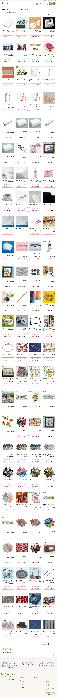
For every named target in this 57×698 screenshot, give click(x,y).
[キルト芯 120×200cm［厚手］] (35, 123)
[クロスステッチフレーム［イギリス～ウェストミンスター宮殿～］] (8, 371)
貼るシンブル (31, 155)
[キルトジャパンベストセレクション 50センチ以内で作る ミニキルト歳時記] (49, 321)
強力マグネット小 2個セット (34, 279)
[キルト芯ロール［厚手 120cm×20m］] (8, 123)
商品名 (8, 12)
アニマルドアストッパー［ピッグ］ (21, 504)
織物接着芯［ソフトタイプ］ (6, 180)
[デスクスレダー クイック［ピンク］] (49, 173)
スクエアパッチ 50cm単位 (20, 555)
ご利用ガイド (22, 676)
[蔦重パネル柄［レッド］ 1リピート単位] (22, 599)
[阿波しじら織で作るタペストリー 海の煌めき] (35, 599)
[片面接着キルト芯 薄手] (8, 23)
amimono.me (48, 680)
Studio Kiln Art (35, 677)
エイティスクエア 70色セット (34, 304)
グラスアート (48, 685)
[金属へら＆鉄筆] (22, 297)
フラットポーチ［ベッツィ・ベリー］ (7, 631)
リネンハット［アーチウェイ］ (20, 631)
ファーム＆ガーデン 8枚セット (48, 479)
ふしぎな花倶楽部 (49, 682)
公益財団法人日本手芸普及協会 (51, 688)
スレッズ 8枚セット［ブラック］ (7, 479)
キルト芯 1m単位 (5, 228)
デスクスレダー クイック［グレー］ (7, 204)
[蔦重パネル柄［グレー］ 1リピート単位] (8, 599)
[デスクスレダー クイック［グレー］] (8, 197)
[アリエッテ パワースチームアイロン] (49, 23)
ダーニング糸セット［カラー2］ (21, 54)
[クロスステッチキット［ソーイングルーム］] (8, 523)
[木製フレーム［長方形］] (8, 72)
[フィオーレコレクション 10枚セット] (8, 548)
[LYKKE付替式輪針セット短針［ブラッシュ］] (49, 47)
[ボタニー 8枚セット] (35, 472)
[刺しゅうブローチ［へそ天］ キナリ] (8, 321)
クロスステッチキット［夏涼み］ (48, 429)
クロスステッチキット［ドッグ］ (34, 378)
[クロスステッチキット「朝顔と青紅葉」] (49, 148)
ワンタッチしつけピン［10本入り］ (34, 30)
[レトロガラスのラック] (49, 548)
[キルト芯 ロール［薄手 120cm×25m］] (49, 123)
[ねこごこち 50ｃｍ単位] (35, 347)
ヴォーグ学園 (48, 686)
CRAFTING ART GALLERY (37, 676)
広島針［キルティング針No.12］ (34, 104)
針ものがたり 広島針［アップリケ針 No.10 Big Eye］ (49, 80)
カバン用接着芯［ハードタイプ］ (21, 180)
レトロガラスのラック (46, 555)
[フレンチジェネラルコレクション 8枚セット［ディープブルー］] (35, 447)
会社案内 (21, 684)
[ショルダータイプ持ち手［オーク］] (35, 573)
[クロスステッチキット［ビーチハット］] (49, 397)
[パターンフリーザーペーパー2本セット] (22, 148)
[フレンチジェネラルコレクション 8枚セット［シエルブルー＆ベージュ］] (49, 447)
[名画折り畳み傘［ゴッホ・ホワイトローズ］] (22, 573)
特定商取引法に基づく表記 (24, 678)
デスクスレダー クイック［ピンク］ (48, 180)
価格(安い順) (10, 12)
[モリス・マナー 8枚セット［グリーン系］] (22, 447)
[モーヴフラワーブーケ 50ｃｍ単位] (49, 347)
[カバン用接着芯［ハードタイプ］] (22, 173)
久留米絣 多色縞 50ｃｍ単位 (48, 631)
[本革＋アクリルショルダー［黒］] (22, 23)
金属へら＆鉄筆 (18, 304)
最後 (54, 14)
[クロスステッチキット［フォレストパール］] (35, 397)
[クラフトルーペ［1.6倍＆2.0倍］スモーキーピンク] (22, 247)
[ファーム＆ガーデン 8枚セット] (49, 472)
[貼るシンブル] (35, 148)
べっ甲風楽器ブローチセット (48, 304)
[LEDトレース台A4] (35, 321)
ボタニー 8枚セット (32, 479)
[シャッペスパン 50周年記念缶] (22, 321)
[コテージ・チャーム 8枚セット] (8, 497)
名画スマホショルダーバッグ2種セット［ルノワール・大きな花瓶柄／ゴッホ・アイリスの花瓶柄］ (8, 581)
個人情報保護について (23, 683)
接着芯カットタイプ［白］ (33, 204)
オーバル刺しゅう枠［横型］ (6, 354)
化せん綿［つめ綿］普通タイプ (34, 180)
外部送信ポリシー (23, 681)
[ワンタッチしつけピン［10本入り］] (35, 23)
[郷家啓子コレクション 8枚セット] (49, 523)
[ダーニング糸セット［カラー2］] (22, 47)
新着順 (6, 12)
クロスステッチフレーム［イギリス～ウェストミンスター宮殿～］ (8, 379)
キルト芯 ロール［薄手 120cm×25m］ (47, 130)
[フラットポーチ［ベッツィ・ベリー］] (8, 624)
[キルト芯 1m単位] (8, 221)
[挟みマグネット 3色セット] (35, 47)
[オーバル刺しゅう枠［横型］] (8, 347)
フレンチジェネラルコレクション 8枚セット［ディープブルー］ (35, 455)
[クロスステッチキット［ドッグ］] (35, 371)
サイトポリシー (22, 680)
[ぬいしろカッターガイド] (22, 197)
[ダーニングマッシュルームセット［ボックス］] (49, 221)
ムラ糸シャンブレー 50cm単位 (21, 279)
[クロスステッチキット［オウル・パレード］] (49, 497)
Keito (47, 678)
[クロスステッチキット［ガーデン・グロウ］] (49, 371)
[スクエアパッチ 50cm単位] (22, 548)
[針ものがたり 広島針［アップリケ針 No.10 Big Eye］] (49, 72)
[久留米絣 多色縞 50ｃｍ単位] (49, 624)
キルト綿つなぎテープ (33, 228)
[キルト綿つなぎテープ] (35, 221)
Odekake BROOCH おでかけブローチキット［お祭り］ (49, 254)
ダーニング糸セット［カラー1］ (7, 54)
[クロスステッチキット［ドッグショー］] (22, 72)
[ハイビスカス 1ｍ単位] (22, 347)
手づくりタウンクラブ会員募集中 (4, 0)
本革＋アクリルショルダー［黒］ (21, 30)
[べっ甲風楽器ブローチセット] (49, 297)
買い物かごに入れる (7, 34)
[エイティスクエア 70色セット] (35, 297)
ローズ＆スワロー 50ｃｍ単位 (34, 429)
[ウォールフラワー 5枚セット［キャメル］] (35, 523)
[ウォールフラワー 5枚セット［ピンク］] (22, 523)
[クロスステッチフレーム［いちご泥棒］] (22, 371)
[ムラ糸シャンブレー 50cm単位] (22, 272)
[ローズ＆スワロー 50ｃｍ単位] (35, 422)
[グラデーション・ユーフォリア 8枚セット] (22, 472)
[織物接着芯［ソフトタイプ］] (8, 173)
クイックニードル (46, 104)
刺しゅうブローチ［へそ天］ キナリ (7, 328)
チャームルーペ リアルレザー (6, 304)
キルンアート (48, 681)
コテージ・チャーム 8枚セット (7, 504)
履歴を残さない (53, 654)
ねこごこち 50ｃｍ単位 (33, 354)
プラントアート (48, 684)
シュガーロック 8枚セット (20, 429)
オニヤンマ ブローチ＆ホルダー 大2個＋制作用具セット (49, 279)
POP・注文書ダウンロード (50, 694)
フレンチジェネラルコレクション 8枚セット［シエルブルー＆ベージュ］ (49, 455)
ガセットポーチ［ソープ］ (47, 606)
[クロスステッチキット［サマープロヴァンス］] (8, 397)
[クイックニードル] (49, 98)
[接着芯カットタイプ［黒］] (49, 197)
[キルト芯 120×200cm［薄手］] (8, 148)
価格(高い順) (14, 12)
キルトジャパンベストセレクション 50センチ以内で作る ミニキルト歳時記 (49, 329)
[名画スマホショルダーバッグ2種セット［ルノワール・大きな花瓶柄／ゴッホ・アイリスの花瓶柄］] (8, 573)
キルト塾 (47, 677)
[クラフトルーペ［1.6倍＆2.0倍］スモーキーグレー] (35, 247)
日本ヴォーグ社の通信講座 (50, 676)
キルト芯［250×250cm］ (20, 228)
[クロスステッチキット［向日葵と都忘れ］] (8, 272)
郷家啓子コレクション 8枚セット (48, 529)
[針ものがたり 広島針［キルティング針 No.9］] (8, 98)
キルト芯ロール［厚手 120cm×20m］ (5, 130)
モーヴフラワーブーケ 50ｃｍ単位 (49, 354)
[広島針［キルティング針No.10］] (22, 98)
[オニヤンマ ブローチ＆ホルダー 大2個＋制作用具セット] (49, 272)
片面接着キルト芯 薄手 (6, 30)
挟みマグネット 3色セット (33, 54)
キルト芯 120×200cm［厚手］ (34, 129)
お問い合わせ (22, 687)
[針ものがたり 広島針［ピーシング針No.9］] (35, 72)
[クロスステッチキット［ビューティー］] (35, 497)
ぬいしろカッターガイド (19, 204)
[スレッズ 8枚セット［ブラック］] (8, 472)
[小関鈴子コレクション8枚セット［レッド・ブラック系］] (35, 548)
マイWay (47, 689)
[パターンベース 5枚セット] (8, 247)
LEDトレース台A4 (32, 328)
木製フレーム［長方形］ (5, 79)
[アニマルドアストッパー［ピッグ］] (22, 497)
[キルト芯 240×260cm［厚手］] (22, 123)
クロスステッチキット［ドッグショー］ (22, 79)
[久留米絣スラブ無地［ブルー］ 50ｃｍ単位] (35, 624)
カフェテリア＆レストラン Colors (38, 678)
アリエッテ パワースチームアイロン (49, 30)
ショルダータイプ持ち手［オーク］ (34, 580)
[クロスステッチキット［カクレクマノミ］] (8, 422)
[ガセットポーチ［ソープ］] (49, 599)
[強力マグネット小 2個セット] (35, 272)
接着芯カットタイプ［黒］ (47, 204)
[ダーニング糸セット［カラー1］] (8, 47)
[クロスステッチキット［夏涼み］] (49, 422)
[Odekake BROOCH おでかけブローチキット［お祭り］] (49, 247)
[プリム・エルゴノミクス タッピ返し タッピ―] (49, 573)
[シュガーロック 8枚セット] (22, 422)
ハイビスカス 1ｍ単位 (20, 354)
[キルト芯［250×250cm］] (22, 221)
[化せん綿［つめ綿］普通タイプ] (35, 173)
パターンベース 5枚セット (6, 253)
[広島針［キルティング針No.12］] (35, 98)
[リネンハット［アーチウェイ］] (22, 624)
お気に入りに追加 (8, 36)
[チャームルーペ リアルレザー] (8, 297)
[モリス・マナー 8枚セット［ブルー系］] (8, 447)
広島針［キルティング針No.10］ (21, 104)
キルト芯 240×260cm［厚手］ (21, 129)
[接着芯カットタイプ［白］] (35, 197)
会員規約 (21, 677)
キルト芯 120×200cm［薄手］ (7, 155)
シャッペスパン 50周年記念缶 (21, 328)
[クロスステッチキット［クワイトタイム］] (22, 397)
